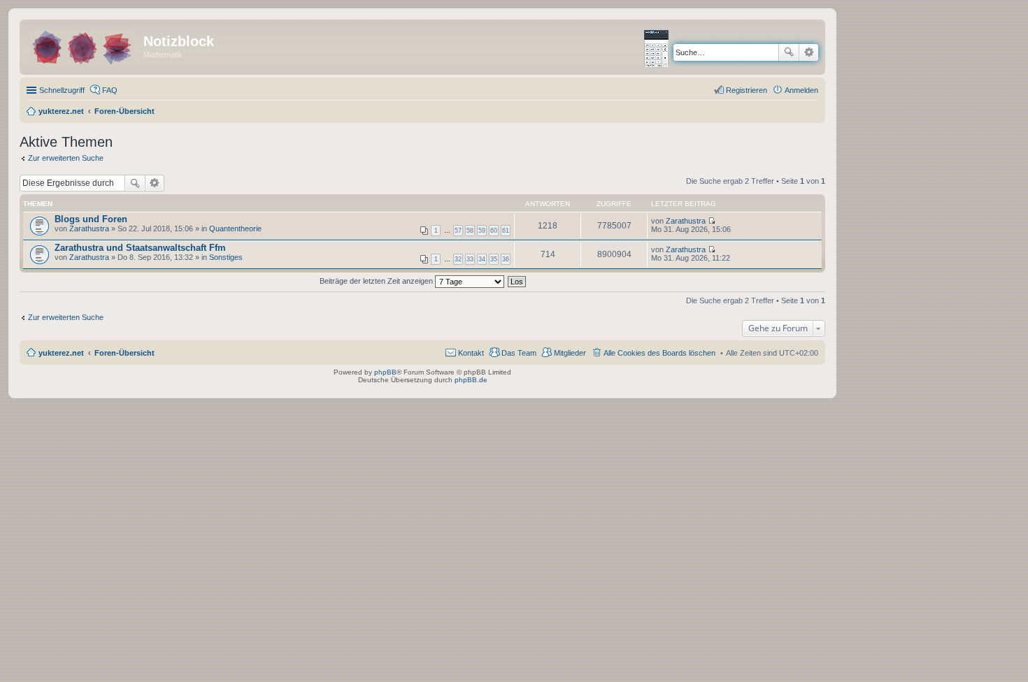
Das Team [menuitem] (518, 353)
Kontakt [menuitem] (471, 353)
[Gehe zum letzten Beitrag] (711, 221)
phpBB (385, 372)
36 (505, 259)
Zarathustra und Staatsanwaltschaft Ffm (140, 247)
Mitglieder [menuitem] (570, 353)
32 (458, 259)
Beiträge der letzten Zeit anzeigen (377, 281)
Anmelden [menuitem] (801, 90)
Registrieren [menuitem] (746, 90)
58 (469, 230)
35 (493, 259)
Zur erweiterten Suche (65, 158)
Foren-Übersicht (124, 353)
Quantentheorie (235, 228)
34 (481, 259)
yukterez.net (61, 353)
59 (481, 230)
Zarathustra (89, 228)
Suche (788, 52)
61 (505, 230)
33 (469, 259)
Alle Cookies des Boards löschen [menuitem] (659, 353)
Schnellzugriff (62, 90)
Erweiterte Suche (808, 52)
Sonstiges (226, 257)
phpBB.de (471, 380)
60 (493, 230)
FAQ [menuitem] (109, 90)
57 (458, 230)
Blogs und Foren (91, 219)
